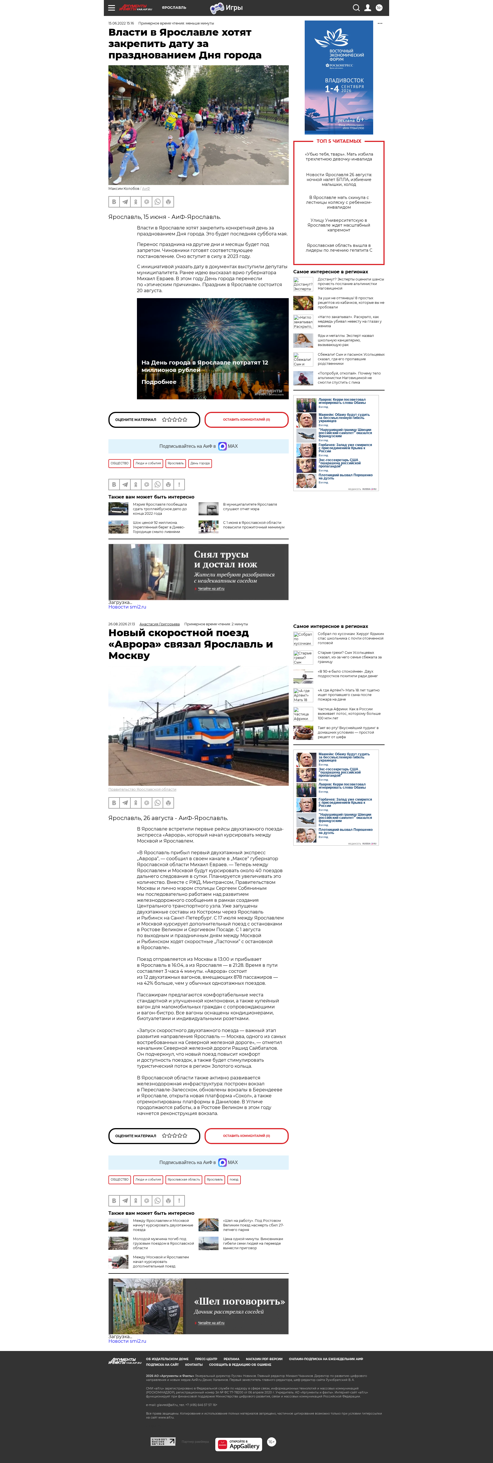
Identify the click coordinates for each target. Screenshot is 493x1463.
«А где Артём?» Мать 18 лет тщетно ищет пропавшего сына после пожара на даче (349, 694)
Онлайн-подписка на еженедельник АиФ (326, 1359)
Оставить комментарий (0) (246, 420)
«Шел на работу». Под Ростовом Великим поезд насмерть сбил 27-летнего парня (253, 1225)
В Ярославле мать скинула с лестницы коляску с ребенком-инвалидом (339, 202)
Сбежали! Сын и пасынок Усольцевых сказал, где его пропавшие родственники (351, 359)
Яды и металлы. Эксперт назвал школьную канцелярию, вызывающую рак (346, 340)
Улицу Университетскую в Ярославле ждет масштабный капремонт (339, 225)
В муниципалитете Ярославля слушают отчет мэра (250, 506)
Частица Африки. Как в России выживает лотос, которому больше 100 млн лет (349, 713)
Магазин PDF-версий (264, 1359)
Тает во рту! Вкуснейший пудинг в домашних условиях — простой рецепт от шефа (348, 732)
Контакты (194, 1365)
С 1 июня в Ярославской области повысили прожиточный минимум (253, 524)
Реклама (231, 1359)
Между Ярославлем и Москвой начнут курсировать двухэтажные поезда (163, 1225)
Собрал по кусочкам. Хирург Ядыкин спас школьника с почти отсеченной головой (351, 638)
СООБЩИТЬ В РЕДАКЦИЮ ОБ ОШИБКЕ (240, 1365)
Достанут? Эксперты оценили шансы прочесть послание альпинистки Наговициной (351, 283)
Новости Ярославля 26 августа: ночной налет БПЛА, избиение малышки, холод (339, 179)
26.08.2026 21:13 (121, 624)
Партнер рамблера (195, 1441)
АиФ (146, 188)
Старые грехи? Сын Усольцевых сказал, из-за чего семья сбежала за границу (350, 657)
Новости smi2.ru (127, 607)
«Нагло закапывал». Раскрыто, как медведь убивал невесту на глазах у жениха (350, 321)
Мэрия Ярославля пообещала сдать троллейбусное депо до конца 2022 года (160, 509)
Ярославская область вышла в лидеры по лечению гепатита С (339, 248)
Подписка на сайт (162, 1365)
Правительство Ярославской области (142, 789)
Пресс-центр (206, 1359)
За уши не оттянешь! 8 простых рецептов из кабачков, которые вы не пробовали (351, 302)
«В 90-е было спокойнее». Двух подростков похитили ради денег (348, 673)
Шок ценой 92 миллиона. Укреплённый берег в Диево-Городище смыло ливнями (159, 527)
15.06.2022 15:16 (121, 23)
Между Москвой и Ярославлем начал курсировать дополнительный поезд (161, 1261)
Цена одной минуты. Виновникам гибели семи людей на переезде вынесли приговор (253, 1243)
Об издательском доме (167, 1359)
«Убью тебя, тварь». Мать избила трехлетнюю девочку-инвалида (339, 157)
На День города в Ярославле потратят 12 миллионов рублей (205, 366)
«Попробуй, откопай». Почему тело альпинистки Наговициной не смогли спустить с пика (349, 377)
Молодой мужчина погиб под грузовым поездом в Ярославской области (163, 1243)
